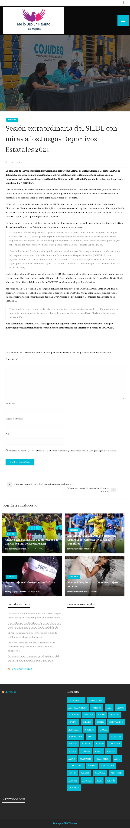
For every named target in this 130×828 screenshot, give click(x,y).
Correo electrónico (15, 419)
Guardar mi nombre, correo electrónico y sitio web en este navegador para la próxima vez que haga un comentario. (63, 451)
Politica (111, 751)
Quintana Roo (102, 758)
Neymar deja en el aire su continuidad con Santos (30, 584)
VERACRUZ (87, 780)
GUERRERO (89, 729)
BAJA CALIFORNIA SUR (77, 707)
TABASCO (85, 773)
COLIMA (101, 715)
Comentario (12, 359)
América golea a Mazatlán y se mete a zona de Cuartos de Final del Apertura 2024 (31, 541)
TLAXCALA (72, 780)
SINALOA (92, 766)
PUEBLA (71, 758)
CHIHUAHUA (73, 715)
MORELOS (72, 744)
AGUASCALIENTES (76, 700)
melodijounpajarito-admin (16, 549)
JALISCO (91, 737)
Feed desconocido (21, 669)
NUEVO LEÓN (114, 744)
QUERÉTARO (85, 758)
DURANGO (87, 722)
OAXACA (72, 751)
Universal (10, 692)
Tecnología (116, 773)
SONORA (72, 773)
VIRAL (99, 780)
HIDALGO (103, 729)
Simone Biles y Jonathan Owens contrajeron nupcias (93, 584)
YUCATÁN (111, 780)
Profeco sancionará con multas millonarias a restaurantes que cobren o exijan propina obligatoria (31, 646)
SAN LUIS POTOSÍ (75, 766)
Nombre (10, 403)
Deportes (12, 120)
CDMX (109, 707)
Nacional (86, 744)
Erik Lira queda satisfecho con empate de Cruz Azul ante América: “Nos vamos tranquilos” (91, 539)
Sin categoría (107, 766)
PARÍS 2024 (85, 751)
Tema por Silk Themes (65, 823)
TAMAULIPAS (100, 773)
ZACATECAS (73, 788)
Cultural (114, 715)
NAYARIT (100, 744)
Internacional (75, 737)
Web (8, 434)
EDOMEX (100, 722)
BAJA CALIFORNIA (96, 700)
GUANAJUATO (74, 729)
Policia (98, 751)
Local (102, 737)
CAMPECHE (96, 707)
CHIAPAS (120, 707)
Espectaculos (116, 722)
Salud (117, 758)
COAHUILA (88, 715)
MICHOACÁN (116, 737)
